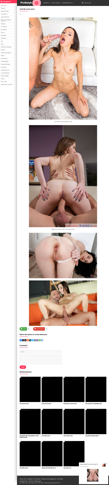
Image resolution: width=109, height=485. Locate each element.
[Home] (30, 3)
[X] (23, 340)
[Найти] (82, 3)
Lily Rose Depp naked (91, 435)
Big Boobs (46, 2)
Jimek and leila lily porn (49, 467)
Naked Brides (5, 11)
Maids (2, 55)
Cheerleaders (5, 61)
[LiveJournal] (30, 340)
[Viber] (37, 340)
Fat (2, 41)
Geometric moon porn (70, 403)
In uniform (4, 26)
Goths (2, 78)
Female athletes (5, 64)
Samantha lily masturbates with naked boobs (29, 436)
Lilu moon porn (24, 403)
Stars (2, 44)
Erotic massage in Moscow (6, 20)
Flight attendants (6, 52)
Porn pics (3, 5)
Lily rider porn (46, 435)
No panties (4, 14)
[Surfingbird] (33, 340)
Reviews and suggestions (49, 479)
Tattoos (3, 8)
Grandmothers (5, 70)
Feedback (30, 479)
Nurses (3, 49)
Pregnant (3, 35)
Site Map (60, 479)
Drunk (3, 32)
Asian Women (5, 17)
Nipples (3, 23)
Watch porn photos (6, 84)
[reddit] (28, 340)
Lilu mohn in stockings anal (93, 403)
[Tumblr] (35, 340)
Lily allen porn (24, 467)
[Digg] (25, 340)
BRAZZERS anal (67, 2)
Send (22, 367)
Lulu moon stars (46, 403)
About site (23, 479)
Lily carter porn (68, 435)
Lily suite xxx (67, 467)
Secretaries (4, 58)
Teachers (3, 38)
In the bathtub (5, 73)
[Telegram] (42, 340)
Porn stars (4, 81)
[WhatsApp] (40, 340)
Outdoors (4, 67)
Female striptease (6, 47)
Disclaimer (37, 479)
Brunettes (4, 29)
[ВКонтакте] (21, 340)
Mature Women (56, 2)
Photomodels (5, 75)
